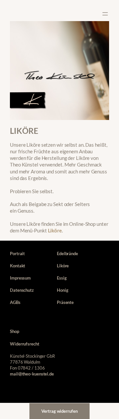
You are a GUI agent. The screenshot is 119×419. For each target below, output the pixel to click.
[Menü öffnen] (105, 14)
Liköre (55, 230)
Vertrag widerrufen (59, 411)
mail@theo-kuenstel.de (32, 373)
